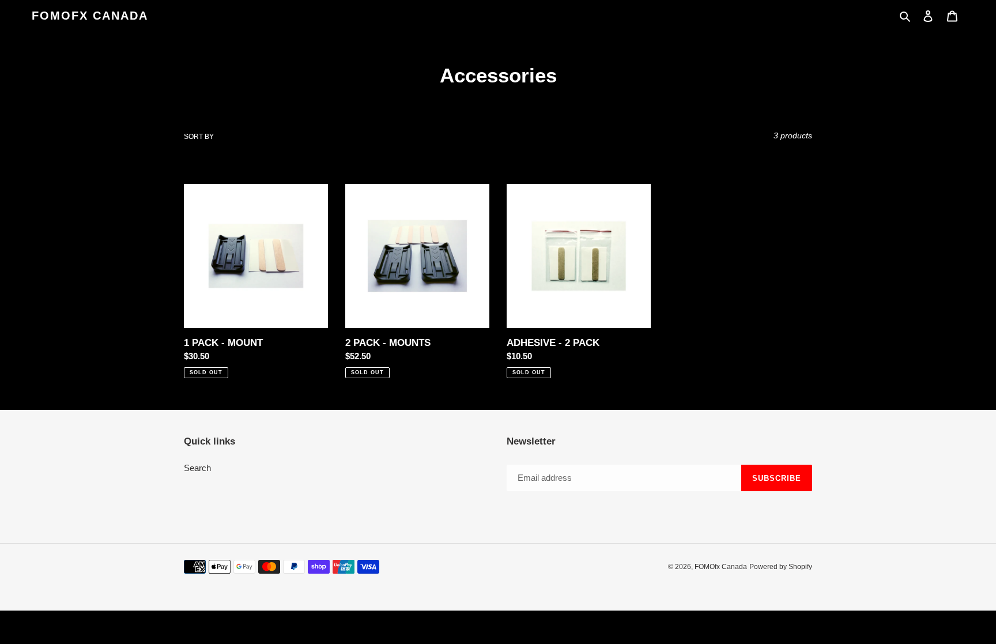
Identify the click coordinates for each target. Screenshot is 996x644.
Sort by (199, 137)
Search (197, 468)
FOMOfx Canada (90, 15)
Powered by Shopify (780, 567)
